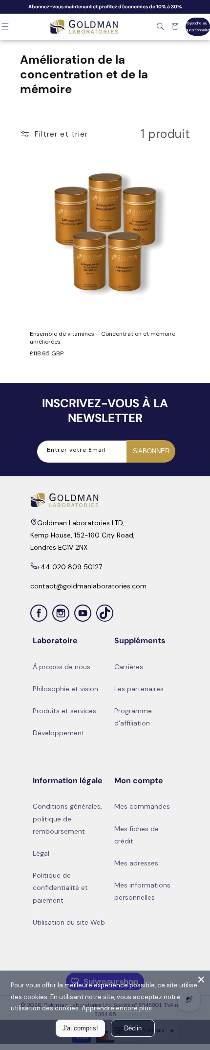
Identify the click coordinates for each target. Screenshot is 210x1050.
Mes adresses (136, 863)
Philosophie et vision (65, 688)
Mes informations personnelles (142, 891)
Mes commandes (142, 806)
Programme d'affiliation (133, 716)
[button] (160, 26)
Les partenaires (139, 688)
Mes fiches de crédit (136, 834)
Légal (41, 853)
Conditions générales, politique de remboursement (67, 818)
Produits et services (64, 710)
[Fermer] (201, 979)
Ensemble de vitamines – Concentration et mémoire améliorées (102, 338)
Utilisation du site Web (69, 922)
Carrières (128, 666)
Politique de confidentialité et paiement (60, 887)
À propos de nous (61, 666)
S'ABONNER (151, 451)
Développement (58, 732)
